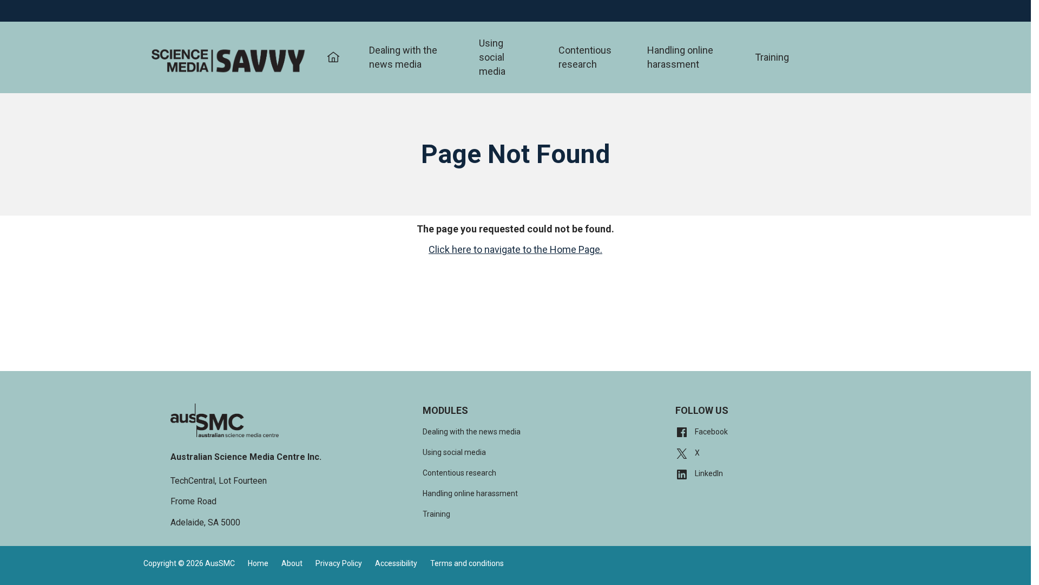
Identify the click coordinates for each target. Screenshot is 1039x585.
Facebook (710, 431)
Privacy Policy (338, 563)
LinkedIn (708, 473)
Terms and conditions (467, 563)
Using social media (492, 57)
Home (258, 563)
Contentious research (584, 57)
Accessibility (396, 563)
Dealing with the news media (403, 57)
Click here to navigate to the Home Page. (515, 249)
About (292, 563)
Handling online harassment (680, 57)
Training (772, 57)
